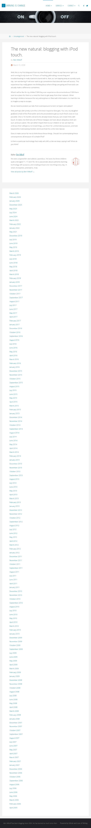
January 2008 (15, 719)
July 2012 (13, 529)
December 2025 (16, 205)
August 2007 (14, 738)
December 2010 (16, 591)
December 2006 (16, 769)
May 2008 (13, 703)
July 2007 (13, 742)
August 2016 (14, 340)
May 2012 (13, 537)
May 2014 (13, 444)
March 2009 (14, 668)
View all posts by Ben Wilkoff (22, 171)
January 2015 (15, 413)
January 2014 (15, 460)
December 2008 (16, 680)
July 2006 (13, 788)
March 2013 (14, 498)
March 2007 (14, 757)
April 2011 (13, 583)
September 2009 (16, 649)
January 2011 (15, 587)
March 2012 (14, 545)
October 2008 (15, 688)
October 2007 (15, 730)
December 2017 (16, 286)
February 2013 (15, 502)
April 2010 (13, 622)
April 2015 (13, 402)
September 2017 (16, 297)
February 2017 (15, 321)
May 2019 (13, 247)
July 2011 (13, 576)
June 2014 (13, 440)
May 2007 (13, 750)
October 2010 (15, 599)
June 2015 (13, 394)
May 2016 (13, 351)
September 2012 (16, 522)
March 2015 (14, 406)
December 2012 (16, 510)
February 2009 (15, 672)
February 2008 (15, 715)
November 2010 (16, 595)
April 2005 (13, 808)
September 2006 (16, 780)
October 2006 (15, 777)
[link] (79, 5)
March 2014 (14, 452)
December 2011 (16, 556)
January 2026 (15, 201)
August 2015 (14, 386)
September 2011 (16, 568)
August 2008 (14, 692)
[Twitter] (87, 5)
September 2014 (16, 429)
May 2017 (13, 313)
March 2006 (14, 800)
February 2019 (15, 255)
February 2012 (15, 549)
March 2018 (14, 274)
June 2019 (13, 243)
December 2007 (16, 723)
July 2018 (13, 259)
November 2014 (16, 421)
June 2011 (13, 579)
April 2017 (13, 317)
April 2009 (13, 664)
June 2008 (13, 699)
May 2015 (13, 398)
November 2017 (16, 290)
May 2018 (13, 266)
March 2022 (14, 220)
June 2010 (13, 614)
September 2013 (16, 475)
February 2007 (15, 761)
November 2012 (16, 514)
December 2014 (16, 417)
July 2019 (13, 239)
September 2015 (16, 382)
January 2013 (15, 506)
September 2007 (16, 734)
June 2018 (13, 263)
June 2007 (13, 746)
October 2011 (15, 564)
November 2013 (16, 467)
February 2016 (15, 363)
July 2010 (13, 610)
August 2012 (14, 525)
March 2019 (14, 251)
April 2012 (13, 541)
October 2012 (15, 518)
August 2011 (14, 572)
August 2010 (14, 607)
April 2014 (13, 448)
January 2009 (15, 676)
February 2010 (15, 630)
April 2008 (13, 707)
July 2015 (13, 390)
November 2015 (16, 375)
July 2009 (13, 653)
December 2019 (16, 236)
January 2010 (15, 634)
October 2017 (15, 294)
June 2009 (13, 657)
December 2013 (16, 464)
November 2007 (16, 726)
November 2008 (16, 684)
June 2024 (13, 216)
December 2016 (16, 328)
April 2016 (13, 355)
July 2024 (13, 212)
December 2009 (16, 638)
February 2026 (15, 197)
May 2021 (13, 232)
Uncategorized (19, 36)
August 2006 (14, 784)
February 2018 (15, 278)
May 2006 (13, 796)
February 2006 (15, 804)
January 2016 (15, 367)
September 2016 (16, 336)
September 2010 (16, 603)
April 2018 (13, 270)
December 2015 (16, 371)
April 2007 (13, 753)
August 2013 (14, 479)
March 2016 (14, 359)
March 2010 (14, 626)
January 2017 (15, 324)
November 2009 (16, 641)
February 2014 (15, 456)
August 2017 (14, 301)
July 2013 (13, 483)
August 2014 (14, 433)
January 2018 (15, 282)
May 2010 (13, 618)
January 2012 (15, 552)
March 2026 (14, 193)
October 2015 (15, 379)
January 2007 (15, 765)
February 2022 (15, 224)
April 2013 (13, 494)
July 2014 (13, 437)
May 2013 (13, 491)
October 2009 (15, 645)
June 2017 (13, 309)
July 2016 (13, 344)
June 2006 (13, 792)
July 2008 (13, 695)
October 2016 (15, 332)
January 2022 (15, 228)
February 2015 (15, 409)
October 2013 (15, 471)
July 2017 (13, 305)
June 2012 (13, 533)
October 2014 (15, 425)
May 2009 (13, 661)
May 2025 (13, 209)
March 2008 (14, 711)
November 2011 (16, 560)
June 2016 (13, 348)
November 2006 (16, 773)
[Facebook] (83, 5)
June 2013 (13, 487)
